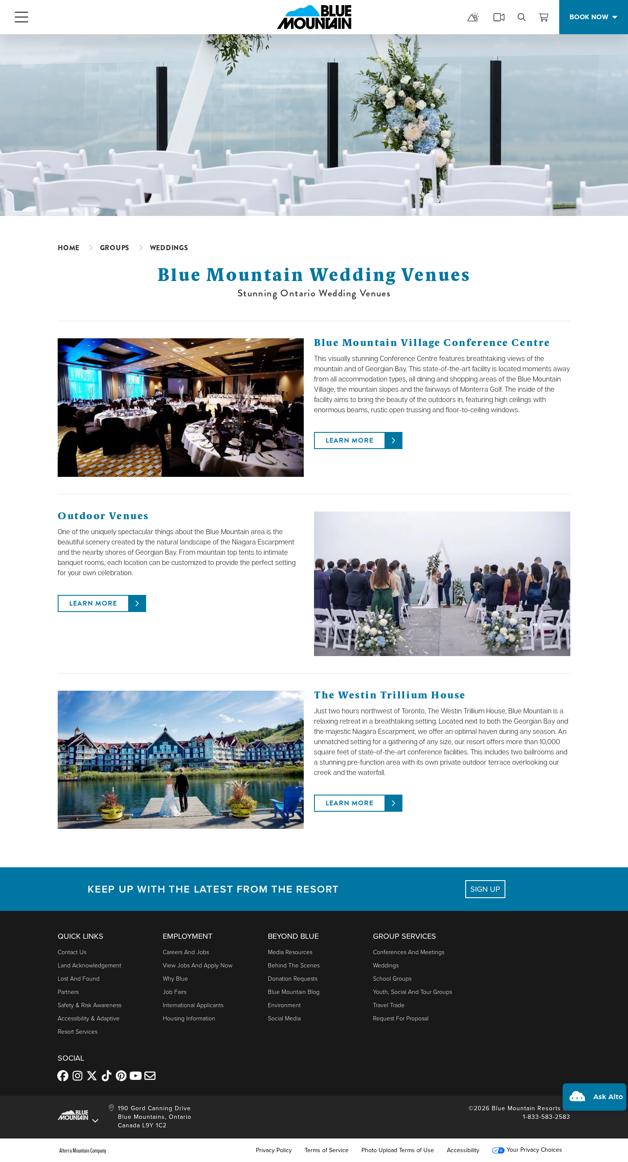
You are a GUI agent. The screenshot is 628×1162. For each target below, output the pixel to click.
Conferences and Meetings (408, 952)
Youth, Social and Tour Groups (412, 992)
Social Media (284, 1018)
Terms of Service (327, 1150)
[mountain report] (473, 17)
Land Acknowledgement (89, 965)
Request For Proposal (400, 1018)
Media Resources (290, 952)
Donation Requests (292, 978)
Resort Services (77, 1031)
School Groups (392, 978)
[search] (521, 17)
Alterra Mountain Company (82, 1150)
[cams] (499, 17)
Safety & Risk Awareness (89, 1005)
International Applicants (193, 1005)
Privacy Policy (274, 1150)
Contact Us (72, 952)
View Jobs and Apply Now (197, 965)
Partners (68, 992)
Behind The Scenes (294, 965)
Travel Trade (389, 1005)
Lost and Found (79, 978)
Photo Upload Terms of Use (397, 1150)
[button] (594, 1097)
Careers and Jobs (186, 952)
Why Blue (175, 978)
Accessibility (463, 1150)
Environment (284, 1005)
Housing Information (189, 1018)
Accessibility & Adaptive (89, 1018)
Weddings (386, 965)
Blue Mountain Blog (294, 992)
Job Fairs (174, 992)
